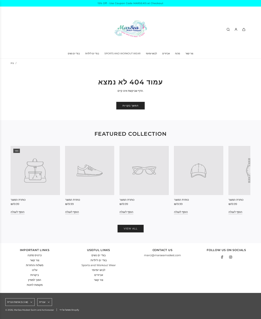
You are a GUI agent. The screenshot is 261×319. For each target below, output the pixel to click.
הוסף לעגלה (18, 212)
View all (130, 228)
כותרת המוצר (18, 199)
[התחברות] (236, 29)
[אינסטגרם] (231, 257)
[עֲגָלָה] (244, 29)
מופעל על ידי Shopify (69, 310)
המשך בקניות (130, 105)
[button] (17, 180)
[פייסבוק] (222, 257)
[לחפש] (228, 29)
